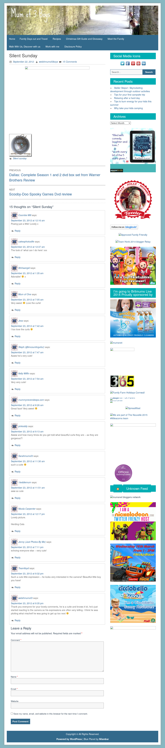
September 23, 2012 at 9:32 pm (27, 573)
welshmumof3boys (48, 61)
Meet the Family (116, 38)
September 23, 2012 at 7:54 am (27, 378)
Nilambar (104, 739)
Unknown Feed (137, 488)
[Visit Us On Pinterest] (133, 63)
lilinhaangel (24, 267)
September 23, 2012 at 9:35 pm (27, 603)
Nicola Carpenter (27, 508)
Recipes (57, 38)
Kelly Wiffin (23, 373)
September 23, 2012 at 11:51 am (28, 487)
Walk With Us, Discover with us (24, 46)
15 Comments (70, 61)
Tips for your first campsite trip (129, 94)
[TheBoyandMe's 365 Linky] (122, 381)
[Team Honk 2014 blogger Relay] (133, 241)
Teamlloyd (23, 568)
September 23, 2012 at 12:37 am (28, 246)
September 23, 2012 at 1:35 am (27, 273)
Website (14, 701)
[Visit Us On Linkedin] (143, 63)
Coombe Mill (24, 215)
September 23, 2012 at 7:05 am (27, 299)
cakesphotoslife (26, 241)
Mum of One (24, 294)
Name (14, 676)
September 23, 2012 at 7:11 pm (27, 547)
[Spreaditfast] (133, 407)
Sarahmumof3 (25, 455)
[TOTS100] (116, 401)
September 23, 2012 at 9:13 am (27, 431)
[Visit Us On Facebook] (127, 63)
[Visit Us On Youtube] (138, 63)
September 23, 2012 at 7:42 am (27, 326)
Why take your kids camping (128, 108)
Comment (16, 640)
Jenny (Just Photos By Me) (32, 541)
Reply (17, 230)
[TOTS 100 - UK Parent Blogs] (123, 398)
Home (12, 38)
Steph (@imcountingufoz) (31, 346)
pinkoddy (23, 426)
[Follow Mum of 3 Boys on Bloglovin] (124, 226)
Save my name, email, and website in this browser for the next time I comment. (51, 713)
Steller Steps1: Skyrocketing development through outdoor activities (130, 89)
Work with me (52, 46)
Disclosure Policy (73, 46)
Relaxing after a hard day (127, 98)
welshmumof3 (25, 597)
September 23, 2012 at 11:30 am (28, 461)
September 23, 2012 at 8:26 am (27, 405)
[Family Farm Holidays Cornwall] (127, 392)
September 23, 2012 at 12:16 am (28, 220)
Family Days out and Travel (34, 38)
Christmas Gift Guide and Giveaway (84, 38)
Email (14, 688)
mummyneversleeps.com (31, 399)
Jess (20, 320)
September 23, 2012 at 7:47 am (27, 352)
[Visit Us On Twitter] (122, 63)
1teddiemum (24, 482)
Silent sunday (20, 158)
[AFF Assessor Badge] (133, 234)
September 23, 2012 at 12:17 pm (28, 514)
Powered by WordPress (69, 739)
